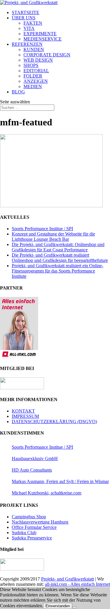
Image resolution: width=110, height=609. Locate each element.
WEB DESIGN (38, 60)
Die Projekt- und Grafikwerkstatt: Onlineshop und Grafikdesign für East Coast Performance (58, 247)
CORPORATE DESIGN (46, 54)
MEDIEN (32, 86)
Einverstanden (57, 606)
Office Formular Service (34, 527)
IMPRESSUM (25, 416)
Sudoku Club (24, 532)
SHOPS (30, 65)
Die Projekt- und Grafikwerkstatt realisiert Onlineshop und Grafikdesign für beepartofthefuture (60, 258)
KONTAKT (23, 410)
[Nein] (74, 607)
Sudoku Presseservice (32, 537)
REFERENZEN (27, 44)
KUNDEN (33, 49)
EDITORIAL (36, 70)
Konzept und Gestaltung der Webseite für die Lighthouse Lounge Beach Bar (53, 236)
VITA (29, 28)
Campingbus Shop (29, 516)
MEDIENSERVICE (42, 38)
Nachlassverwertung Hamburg (40, 521)
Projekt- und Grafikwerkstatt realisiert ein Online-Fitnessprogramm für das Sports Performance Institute (57, 271)
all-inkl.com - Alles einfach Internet (77, 584)
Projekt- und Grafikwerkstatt (67, 578)
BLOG (18, 91)
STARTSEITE (25, 12)
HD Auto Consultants (32, 469)
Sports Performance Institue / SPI (42, 228)
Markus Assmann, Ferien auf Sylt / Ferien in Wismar (60, 481)
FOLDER (32, 75)
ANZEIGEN (35, 81)
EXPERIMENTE (40, 33)
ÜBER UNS (23, 17)
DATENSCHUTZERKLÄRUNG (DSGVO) (54, 421)
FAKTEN (32, 23)
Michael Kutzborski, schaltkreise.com (46, 492)
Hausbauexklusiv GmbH (35, 458)
